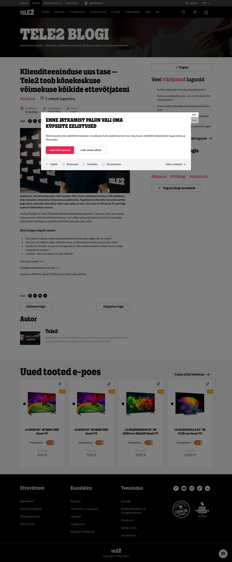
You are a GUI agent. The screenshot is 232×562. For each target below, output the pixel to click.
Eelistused (72, 164)
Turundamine (113, 164)
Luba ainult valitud (91, 150)
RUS (194, 120)
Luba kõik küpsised (59, 150)
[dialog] (116, 141)
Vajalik (54, 164)
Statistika (92, 164)
